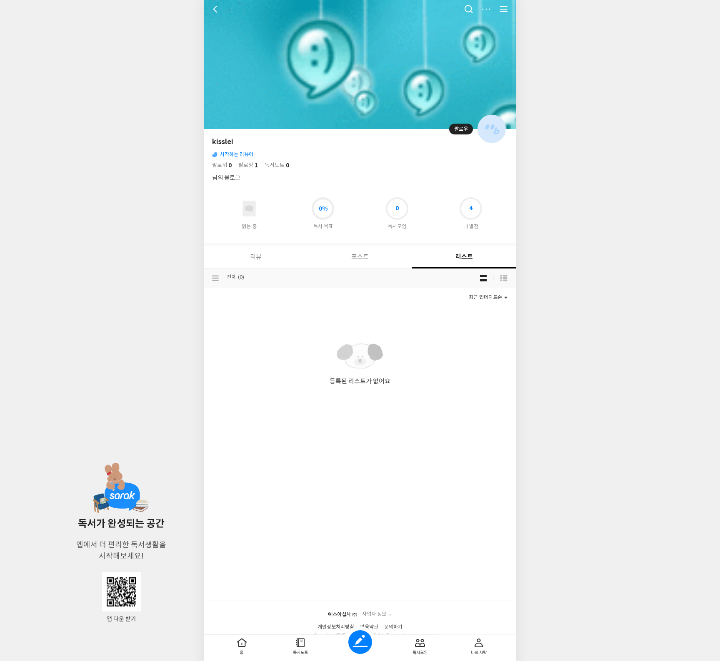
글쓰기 (360, 642)
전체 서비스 (504, 9)
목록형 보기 (503, 278)
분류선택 (215, 278)
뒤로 (216, 9)
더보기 (486, 9)
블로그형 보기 (483, 278)
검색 (469, 9)
